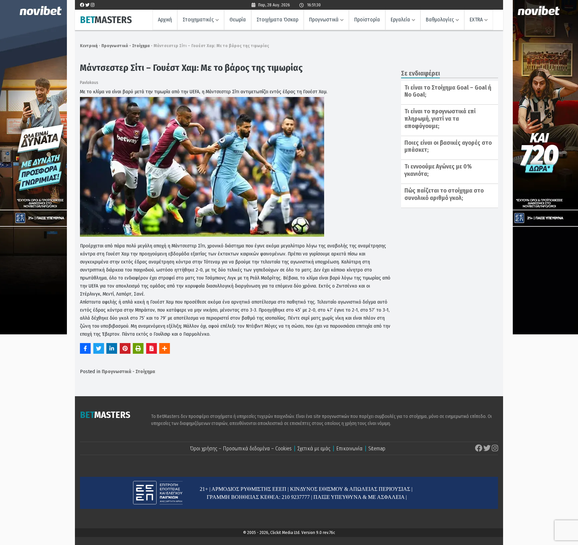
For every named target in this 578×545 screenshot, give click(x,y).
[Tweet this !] (98, 348)
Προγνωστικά (324, 19)
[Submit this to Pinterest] (125, 348)
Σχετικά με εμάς (313, 448)
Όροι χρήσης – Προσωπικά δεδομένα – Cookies (241, 448)
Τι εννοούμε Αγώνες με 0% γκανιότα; (438, 170)
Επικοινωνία (349, 448)
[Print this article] (138, 348)
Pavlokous (89, 82)
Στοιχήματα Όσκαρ (277, 19)
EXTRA (476, 19)
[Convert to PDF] (151, 348)
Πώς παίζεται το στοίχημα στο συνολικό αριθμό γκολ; (444, 194)
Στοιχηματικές (198, 19)
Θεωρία (237, 19)
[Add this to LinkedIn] (111, 348)
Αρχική (165, 19)
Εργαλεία (400, 19)
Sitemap (376, 448)
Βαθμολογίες (440, 19)
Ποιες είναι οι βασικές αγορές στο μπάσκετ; (448, 146)
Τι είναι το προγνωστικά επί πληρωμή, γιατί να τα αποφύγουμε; (440, 118)
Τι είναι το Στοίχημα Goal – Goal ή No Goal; (447, 91)
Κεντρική (89, 45)
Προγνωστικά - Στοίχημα (125, 45)
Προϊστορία (367, 19)
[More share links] (164, 348)
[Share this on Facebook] (85, 348)
